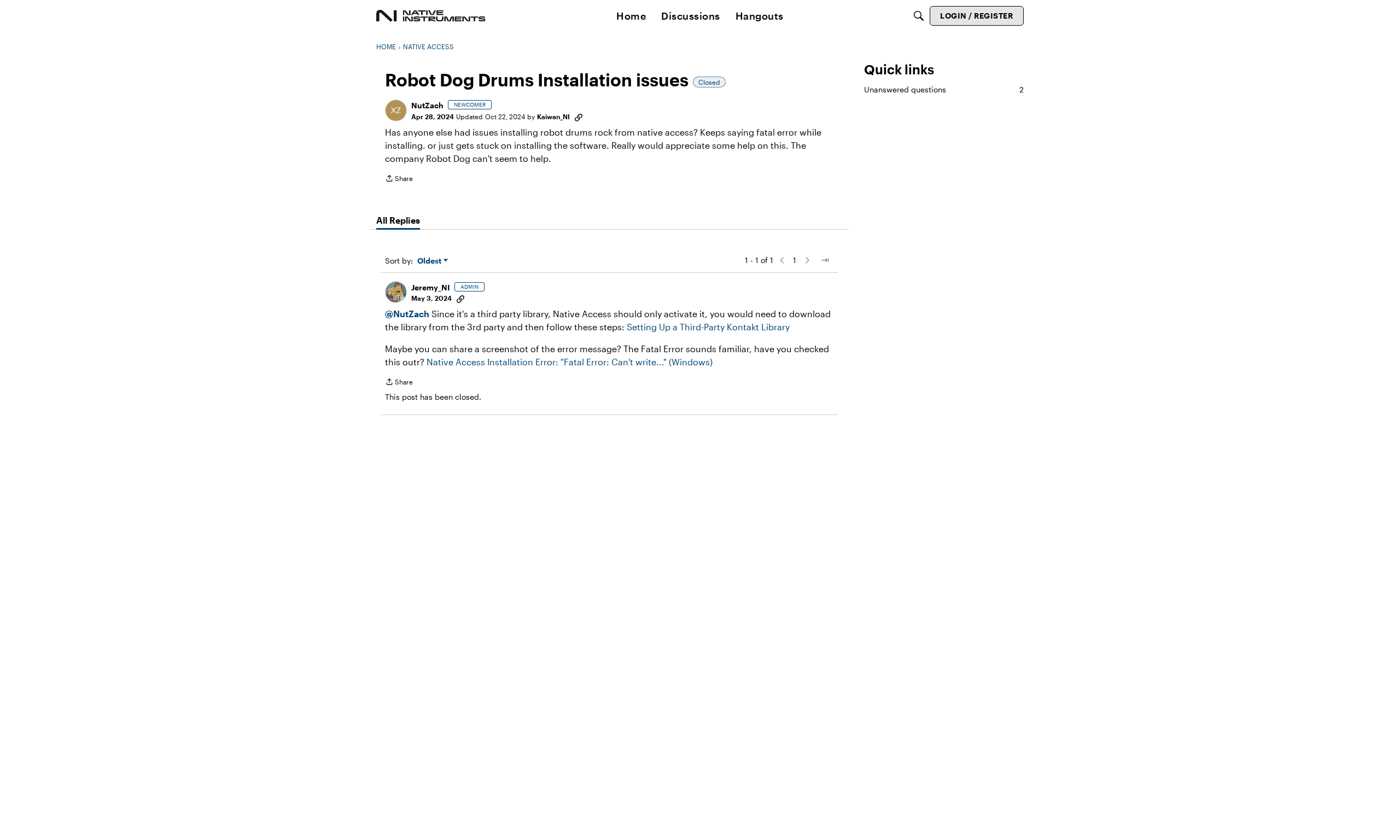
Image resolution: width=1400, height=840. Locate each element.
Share (399, 179)
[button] (396, 110)
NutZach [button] (427, 105)
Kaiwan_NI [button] (553, 116)
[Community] (431, 16)
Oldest (430, 261)
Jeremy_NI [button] (430, 287)
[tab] (398, 220)
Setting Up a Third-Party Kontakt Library (708, 327)
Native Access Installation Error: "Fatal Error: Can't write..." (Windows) (570, 362)
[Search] (919, 16)
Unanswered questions (944, 89)
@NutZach (407, 313)
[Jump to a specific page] (824, 260)
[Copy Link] (578, 116)
